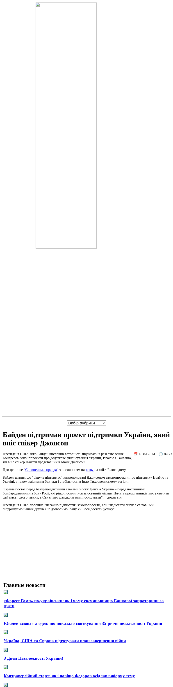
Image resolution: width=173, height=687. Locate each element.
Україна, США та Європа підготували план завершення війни (65, 640)
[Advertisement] (86, 546)
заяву (90, 470)
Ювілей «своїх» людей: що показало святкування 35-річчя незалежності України (83, 623)
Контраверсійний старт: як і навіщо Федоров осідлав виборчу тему (69, 675)
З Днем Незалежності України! (33, 658)
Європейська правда (41, 470)
